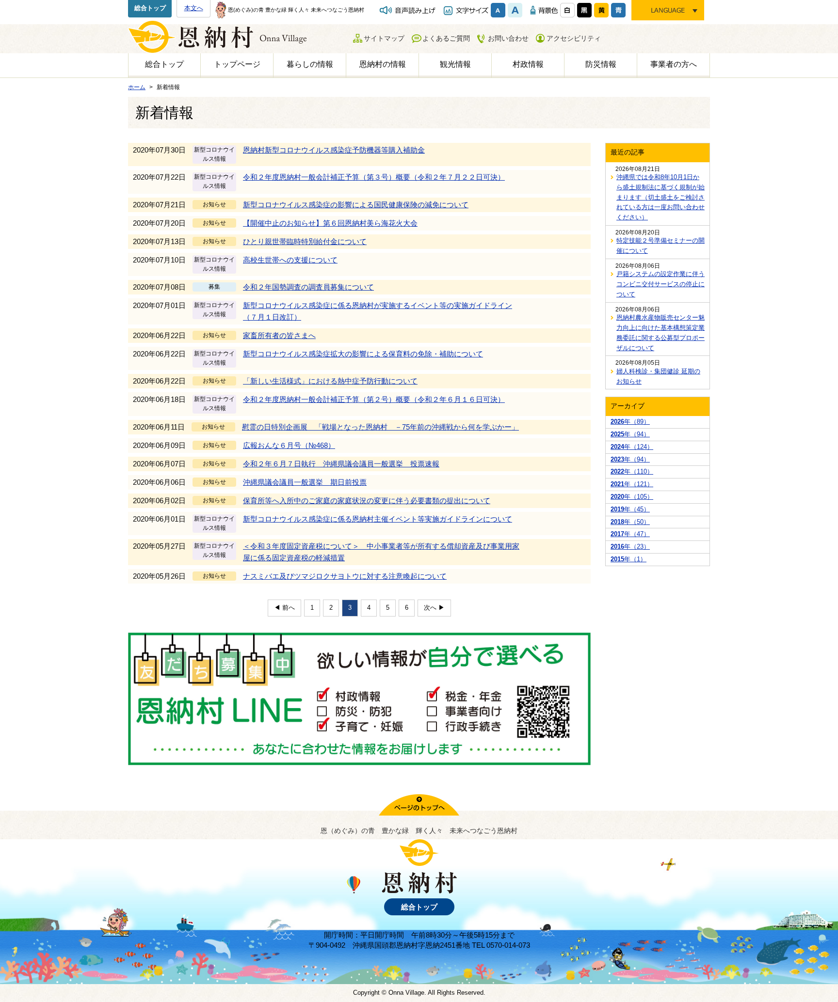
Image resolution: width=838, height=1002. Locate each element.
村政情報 (528, 64)
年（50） (630, 521)
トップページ (237, 64)
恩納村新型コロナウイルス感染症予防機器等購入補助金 (334, 150)
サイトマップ (384, 38)
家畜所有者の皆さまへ (279, 335)
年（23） (630, 546)
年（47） (630, 534)
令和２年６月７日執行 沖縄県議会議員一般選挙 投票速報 (341, 464)
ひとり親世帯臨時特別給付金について (305, 241)
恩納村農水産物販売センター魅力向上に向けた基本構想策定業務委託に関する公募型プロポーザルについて (660, 332)
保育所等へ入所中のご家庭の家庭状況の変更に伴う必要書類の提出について (366, 500)
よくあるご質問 (446, 38)
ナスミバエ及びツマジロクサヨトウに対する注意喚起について (345, 576)
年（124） (632, 446)
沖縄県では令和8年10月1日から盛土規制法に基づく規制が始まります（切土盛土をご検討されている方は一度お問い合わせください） (660, 197)
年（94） (630, 434)
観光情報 (455, 64)
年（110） (632, 471)
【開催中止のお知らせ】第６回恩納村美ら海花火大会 (330, 223)
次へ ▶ (434, 607)
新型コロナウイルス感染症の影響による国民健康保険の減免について (355, 204)
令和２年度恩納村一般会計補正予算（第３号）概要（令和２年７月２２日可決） (374, 177)
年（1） (628, 559)
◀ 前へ (284, 607)
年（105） (632, 496)
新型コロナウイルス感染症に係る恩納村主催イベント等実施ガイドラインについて (377, 519)
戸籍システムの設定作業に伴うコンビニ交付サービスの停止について (660, 284)
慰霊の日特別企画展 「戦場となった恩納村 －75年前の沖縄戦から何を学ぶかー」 (380, 427)
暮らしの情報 (310, 64)
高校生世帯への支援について (290, 260)
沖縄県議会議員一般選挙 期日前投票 (305, 482)
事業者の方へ (673, 64)
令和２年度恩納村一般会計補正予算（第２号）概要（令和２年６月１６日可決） (374, 399)
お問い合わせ (508, 38)
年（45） (630, 509)
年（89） (630, 421)
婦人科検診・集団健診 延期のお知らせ (658, 376)
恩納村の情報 (382, 64)
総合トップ (150, 8)
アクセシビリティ (574, 38)
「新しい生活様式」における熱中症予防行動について (330, 381)
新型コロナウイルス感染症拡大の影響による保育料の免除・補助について (363, 354)
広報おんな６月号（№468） (289, 445)
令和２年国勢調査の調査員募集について (308, 287)
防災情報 (600, 64)
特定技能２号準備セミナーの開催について (660, 245)
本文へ (193, 8)
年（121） (632, 484)
